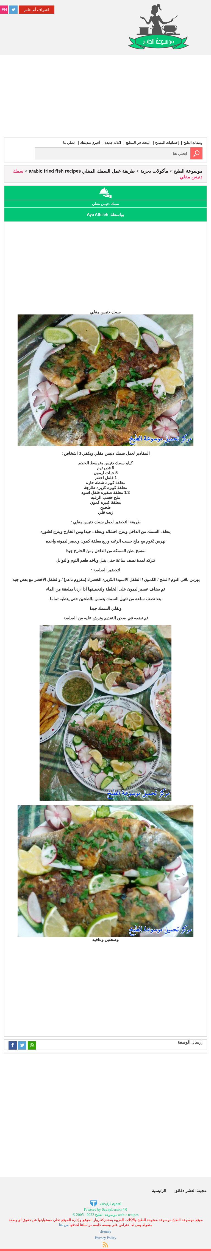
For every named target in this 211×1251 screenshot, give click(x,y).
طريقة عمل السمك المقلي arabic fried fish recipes (82, 171)
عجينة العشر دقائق (190, 1190)
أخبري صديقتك (90, 143)
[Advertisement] (105, 96)
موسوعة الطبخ (188, 171)
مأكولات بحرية (154, 171)
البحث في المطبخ (138, 143)
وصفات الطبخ (193, 143)
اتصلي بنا (69, 143)
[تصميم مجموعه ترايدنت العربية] (105, 1203)
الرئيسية (159, 1190)
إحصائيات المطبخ (167, 143)
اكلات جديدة (113, 143)
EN (4, 9)
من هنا (64, 1225)
